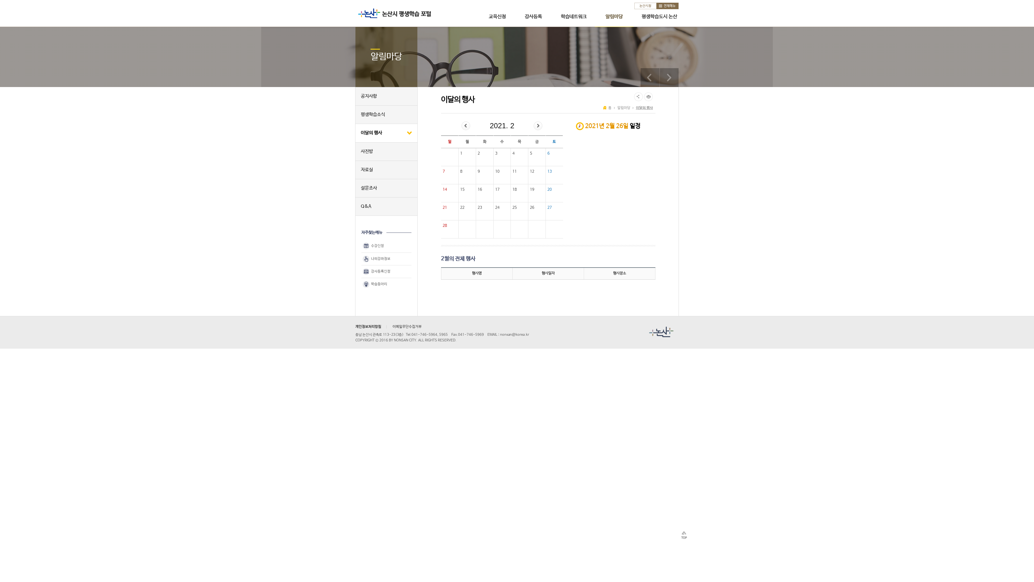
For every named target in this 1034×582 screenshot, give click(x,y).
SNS (638, 96)
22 (462, 207)
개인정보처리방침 (368, 327)
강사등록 (533, 16)
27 (549, 207)
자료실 (367, 169)
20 (549, 189)
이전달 (466, 126)
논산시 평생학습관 (393, 13)
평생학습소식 (373, 114)
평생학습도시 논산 (659, 16)
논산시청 (645, 6)
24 (497, 207)
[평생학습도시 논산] (669, 77)
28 (445, 225)
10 (497, 171)
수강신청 (377, 246)
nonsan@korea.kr (514, 335)
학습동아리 (379, 284)
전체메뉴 (670, 6)
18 (514, 189)
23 (480, 207)
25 (514, 207)
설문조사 (369, 188)
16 (480, 189)
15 (462, 189)
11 (514, 171)
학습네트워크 (574, 16)
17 (497, 189)
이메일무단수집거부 (407, 327)
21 (445, 207)
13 (549, 171)
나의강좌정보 (380, 259)
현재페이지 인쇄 (649, 96)
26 (532, 207)
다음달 (538, 126)
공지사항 (369, 96)
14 (445, 189)
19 (532, 189)
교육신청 (497, 16)
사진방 (367, 151)
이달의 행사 (371, 133)
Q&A (366, 206)
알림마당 (614, 16)
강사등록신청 (380, 271)
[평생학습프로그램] (650, 77)
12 (532, 171)
